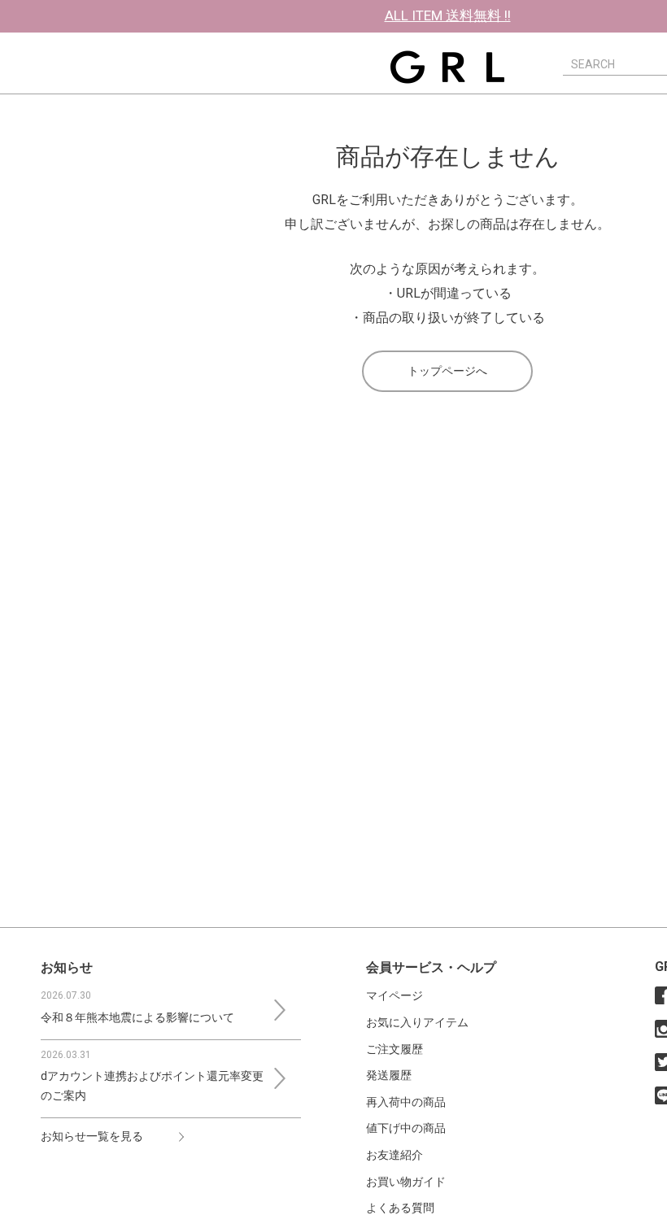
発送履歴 (389, 1075)
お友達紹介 (394, 1154)
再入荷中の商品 (406, 1101)
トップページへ (447, 370)
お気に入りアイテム (417, 1022)
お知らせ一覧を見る (92, 1136)
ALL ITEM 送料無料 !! (448, 15)
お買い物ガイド (406, 1181)
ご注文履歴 (394, 1049)
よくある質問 (400, 1207)
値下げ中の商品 (406, 1127)
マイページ (394, 995)
